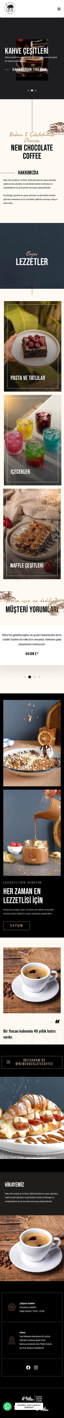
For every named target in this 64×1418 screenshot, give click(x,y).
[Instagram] (36, 1367)
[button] (16, 925)
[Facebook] (28, 1367)
